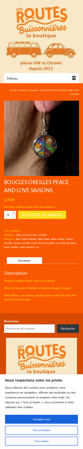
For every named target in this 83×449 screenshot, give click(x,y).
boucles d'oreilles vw (48, 243)
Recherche (11, 321)
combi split (64, 243)
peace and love (27, 247)
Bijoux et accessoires (27, 235)
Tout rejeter (41, 441)
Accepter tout (41, 419)
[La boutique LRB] (41, 36)
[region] (41, 411)
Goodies (43, 235)
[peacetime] (41, 138)
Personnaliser (41, 430)
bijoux (18, 239)
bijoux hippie (44, 239)
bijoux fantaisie (29, 239)
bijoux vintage (57, 239)
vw (37, 247)
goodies (15, 247)
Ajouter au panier (42, 214)
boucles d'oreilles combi (25, 243)
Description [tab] (24, 260)
